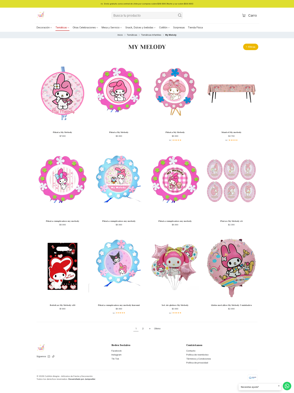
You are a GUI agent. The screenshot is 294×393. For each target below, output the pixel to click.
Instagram (116, 354)
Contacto (190, 351)
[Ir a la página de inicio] (41, 15)
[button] (44, 27)
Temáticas (132, 35)
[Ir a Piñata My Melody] (62, 93)
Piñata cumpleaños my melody (62, 221)
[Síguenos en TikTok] (53, 356)
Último (157, 328)
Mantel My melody (231, 132)
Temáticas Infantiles (151, 35)
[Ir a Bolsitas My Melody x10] (62, 266)
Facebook (116, 351)
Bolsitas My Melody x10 (62, 305)
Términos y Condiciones (198, 359)
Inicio (120, 35)
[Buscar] (180, 15)
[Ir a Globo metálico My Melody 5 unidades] (231, 266)
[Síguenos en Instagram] (48, 356)
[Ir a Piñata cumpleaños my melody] (62, 182)
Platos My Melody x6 (231, 221)
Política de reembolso (197, 354)
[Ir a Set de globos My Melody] (175, 266)
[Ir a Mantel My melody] (231, 93)
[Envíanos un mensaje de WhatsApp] (287, 386)
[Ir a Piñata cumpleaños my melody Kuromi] (119, 266)
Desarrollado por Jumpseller (81, 379)
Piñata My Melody (62, 132)
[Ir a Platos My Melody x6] (231, 182)
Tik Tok (115, 359)
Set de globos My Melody (175, 305)
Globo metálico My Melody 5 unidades (231, 305)
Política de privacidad (197, 362)
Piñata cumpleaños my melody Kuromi (119, 305)
